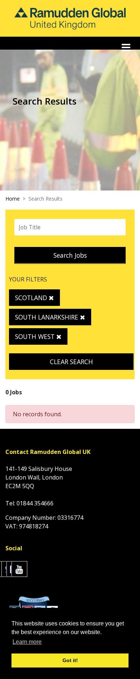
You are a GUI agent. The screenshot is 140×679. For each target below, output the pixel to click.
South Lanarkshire (47, 317)
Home (12, 198)
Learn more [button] (27, 642)
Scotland (32, 297)
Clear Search (71, 361)
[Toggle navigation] (126, 47)
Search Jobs (70, 255)
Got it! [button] (70, 660)
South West (35, 336)
